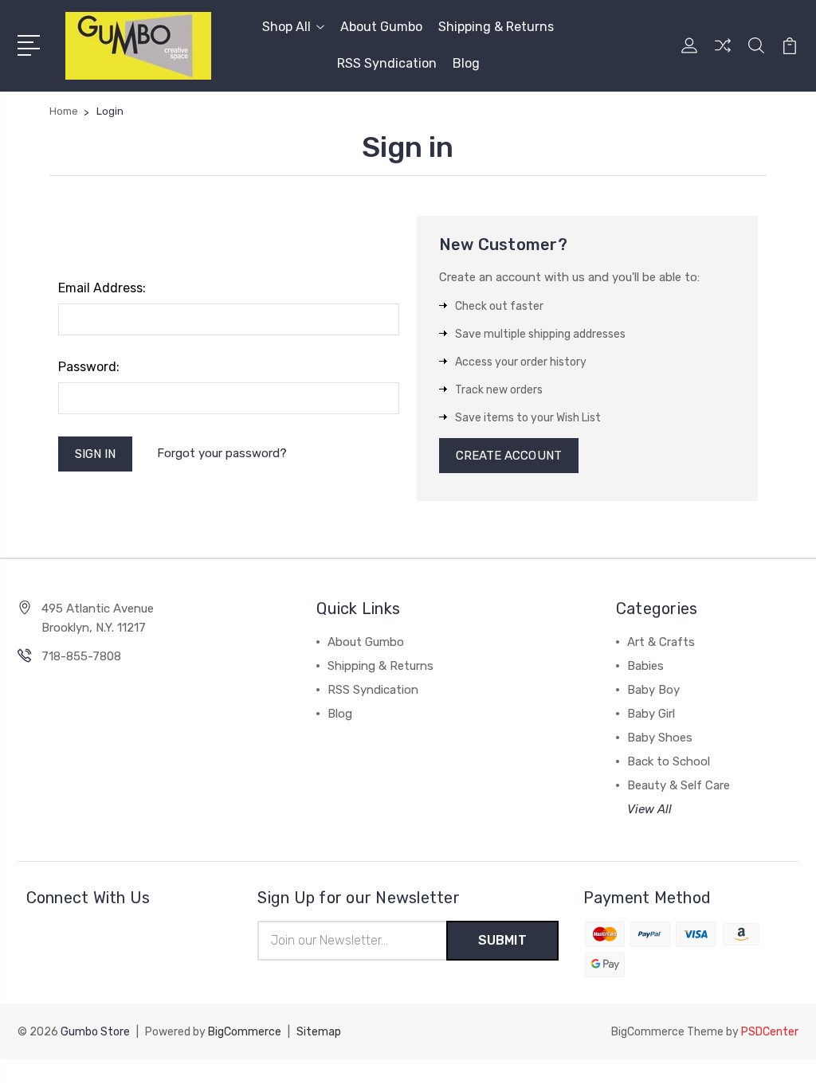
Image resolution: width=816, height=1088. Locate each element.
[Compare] (723, 55)
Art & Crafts (661, 642)
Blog (466, 63)
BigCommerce (244, 1032)
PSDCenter (769, 1032)
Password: (89, 366)
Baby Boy (653, 690)
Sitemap (318, 1032)
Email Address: (102, 287)
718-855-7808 (81, 656)
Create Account (509, 455)
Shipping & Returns (496, 26)
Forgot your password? (222, 453)
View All (649, 809)
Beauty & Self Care (678, 785)
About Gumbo (381, 26)
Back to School (668, 761)
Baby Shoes (659, 737)
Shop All (286, 26)
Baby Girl (651, 713)
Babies (645, 666)
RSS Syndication (387, 63)
